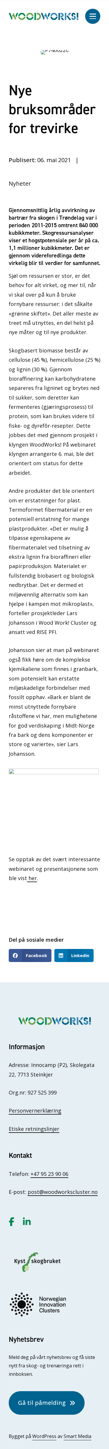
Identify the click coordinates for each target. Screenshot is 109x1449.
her (32, 878)
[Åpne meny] (92, 16)
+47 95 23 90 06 (49, 1173)
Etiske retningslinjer (34, 1128)
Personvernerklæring (35, 1110)
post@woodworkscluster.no (63, 1191)
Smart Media (77, 1436)
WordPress (44, 1436)
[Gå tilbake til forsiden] (43, 15)
